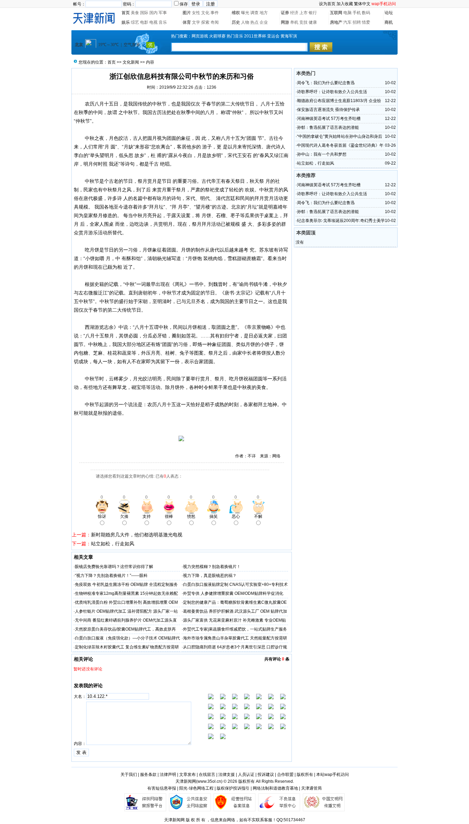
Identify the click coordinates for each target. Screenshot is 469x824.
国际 (144, 12)
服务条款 (148, 774)
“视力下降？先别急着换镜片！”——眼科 (111, 575)
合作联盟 (285, 774)
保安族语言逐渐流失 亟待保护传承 (328, 109)
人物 (245, 22)
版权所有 (305, 774)
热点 (254, 22)
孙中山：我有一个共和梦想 (321, 154)
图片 (187, 12)
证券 (285, 12)
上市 (303, 12)
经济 (294, 12)
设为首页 (327, 3)
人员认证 (246, 774)
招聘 (357, 22)
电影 (144, 22)
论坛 (389, 12)
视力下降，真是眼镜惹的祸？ (210, 575)
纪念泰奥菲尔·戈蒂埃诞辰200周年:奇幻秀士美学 (341, 220)
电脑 (347, 12)
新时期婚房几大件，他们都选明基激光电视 (136, 534)
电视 (153, 22)
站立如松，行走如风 (112, 543)
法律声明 (168, 774)
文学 (196, 22)
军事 (163, 12)
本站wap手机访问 (332, 774)
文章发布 (187, 774)
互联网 (336, 12)
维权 (236, 12)
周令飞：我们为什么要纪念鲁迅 (326, 82)
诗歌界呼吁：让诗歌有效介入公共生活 (332, 91)
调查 (254, 12)
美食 (135, 12)
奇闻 (214, 22)
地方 (264, 12)
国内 (153, 12)
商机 (389, 22)
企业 (264, 22)
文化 (205, 12)
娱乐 (126, 22)
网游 (285, 22)
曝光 (245, 12)
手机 (357, 12)
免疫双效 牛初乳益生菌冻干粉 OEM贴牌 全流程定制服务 (126, 584)
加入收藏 (344, 3)
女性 (196, 12)
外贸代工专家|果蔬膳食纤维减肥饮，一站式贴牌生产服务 (235, 629)
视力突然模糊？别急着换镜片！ (212, 566)
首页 (126, 12)
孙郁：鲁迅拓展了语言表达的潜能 (328, 127)
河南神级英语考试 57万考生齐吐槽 (329, 118)
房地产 (336, 22)
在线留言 (207, 774)
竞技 (303, 22)
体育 (187, 22)
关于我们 (129, 774)
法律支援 (226, 774)
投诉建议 (266, 774)
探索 (205, 22)
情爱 (366, 22)
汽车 (347, 22)
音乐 (163, 22)
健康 (313, 22)
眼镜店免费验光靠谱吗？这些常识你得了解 (114, 566)
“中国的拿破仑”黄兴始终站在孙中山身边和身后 (339, 136)
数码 (366, 12)
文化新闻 (131, 62)
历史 (236, 22)
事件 (214, 12)
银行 (313, 12)
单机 (294, 22)
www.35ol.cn (209, 781)
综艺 (135, 22)
